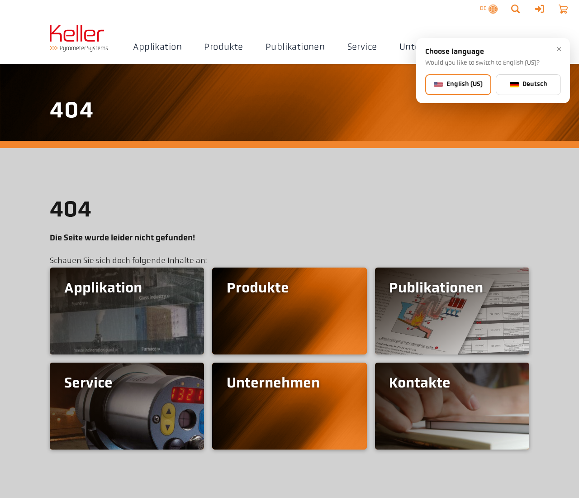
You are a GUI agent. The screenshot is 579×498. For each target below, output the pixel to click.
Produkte (223, 47)
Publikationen (295, 47)
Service (362, 47)
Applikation (157, 47)
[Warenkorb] (563, 9)
